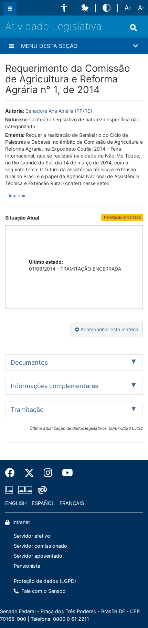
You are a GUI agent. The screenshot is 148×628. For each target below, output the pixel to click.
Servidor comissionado (40, 546)
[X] (29, 473)
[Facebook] (12, 473)
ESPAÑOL (43, 503)
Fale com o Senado (43, 591)
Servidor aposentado (38, 556)
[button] (64, 8)
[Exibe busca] (133, 27)
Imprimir (17, 195)
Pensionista (27, 566)
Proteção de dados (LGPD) (45, 581)
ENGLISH (16, 503)
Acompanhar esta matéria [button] (108, 329)
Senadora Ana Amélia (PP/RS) (58, 111)
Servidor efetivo (32, 536)
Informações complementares (54, 385)
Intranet (20, 522)
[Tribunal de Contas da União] (41, 490)
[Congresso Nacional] (25, 490)
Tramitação (27, 409)
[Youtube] (65, 473)
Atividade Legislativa (53, 26)
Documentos (29, 362)
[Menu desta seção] (11, 45)
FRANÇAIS (72, 503)
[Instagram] (48, 473)
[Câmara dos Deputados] (10, 490)
